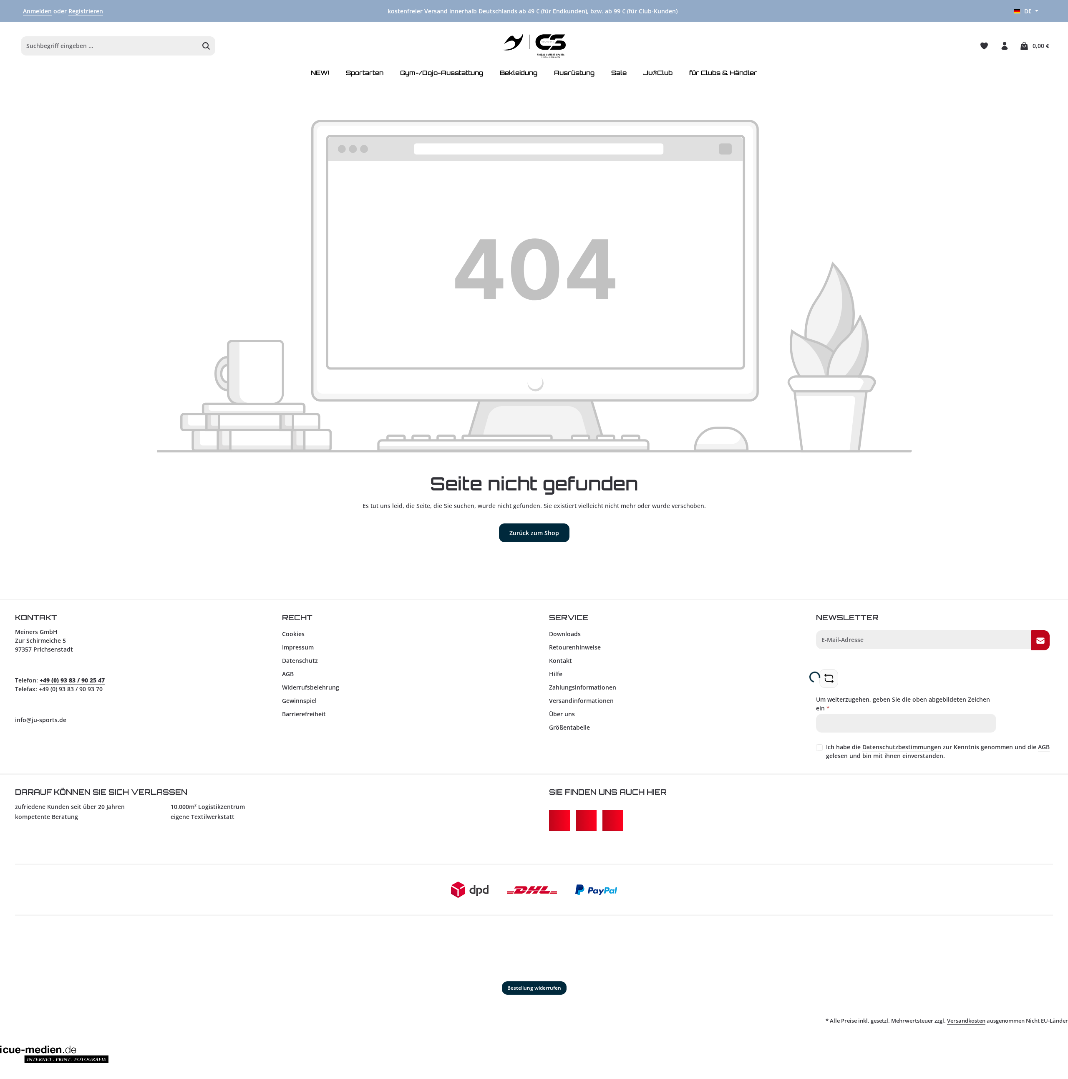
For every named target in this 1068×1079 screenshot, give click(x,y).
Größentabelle (569, 727)
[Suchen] (206, 46)
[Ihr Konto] (1004, 45)
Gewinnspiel (299, 701)
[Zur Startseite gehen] (534, 45)
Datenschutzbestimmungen (901, 747)
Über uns (562, 714)
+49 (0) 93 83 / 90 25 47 (72, 680)
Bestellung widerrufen (534, 987)
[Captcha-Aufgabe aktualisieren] (828, 678)
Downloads (565, 634)
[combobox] (109, 46)
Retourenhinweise (575, 647)
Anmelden (37, 11)
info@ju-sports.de (40, 720)
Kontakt (560, 661)
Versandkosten (966, 1020)
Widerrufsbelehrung (310, 687)
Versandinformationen (581, 701)
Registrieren (85, 11)
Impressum (298, 647)
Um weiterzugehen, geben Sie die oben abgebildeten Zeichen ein (903, 703)
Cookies (293, 634)
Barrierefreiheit (304, 714)
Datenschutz (300, 661)
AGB (288, 674)
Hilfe (555, 674)
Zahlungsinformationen (582, 687)
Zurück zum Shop (534, 533)
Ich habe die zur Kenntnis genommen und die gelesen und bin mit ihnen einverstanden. (938, 751)
